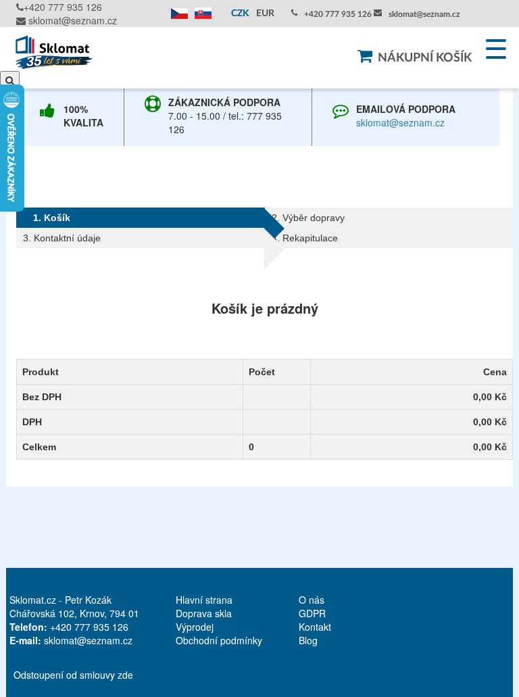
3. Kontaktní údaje (62, 238)
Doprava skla (204, 613)
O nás (311, 599)
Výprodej (195, 626)
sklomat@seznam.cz (71, 20)
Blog (308, 640)
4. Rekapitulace (305, 238)
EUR (265, 13)
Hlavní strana (204, 599)
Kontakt (315, 626)
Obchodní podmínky (219, 640)
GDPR (312, 613)
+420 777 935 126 (63, 7)
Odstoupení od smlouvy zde (73, 674)
